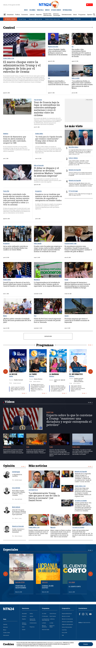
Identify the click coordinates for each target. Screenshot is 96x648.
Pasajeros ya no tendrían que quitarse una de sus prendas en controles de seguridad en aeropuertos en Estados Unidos (48, 197)
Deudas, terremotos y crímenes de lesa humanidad (18, 530)
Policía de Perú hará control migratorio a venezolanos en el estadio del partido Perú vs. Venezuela (47, 320)
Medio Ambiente (16, 507)
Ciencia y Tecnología (56, 14)
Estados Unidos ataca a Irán (52, 19)
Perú (35, 316)
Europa (66, 279)
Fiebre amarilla (37, 243)
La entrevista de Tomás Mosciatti (45, 619)
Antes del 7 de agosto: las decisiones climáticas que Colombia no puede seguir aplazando (19, 512)
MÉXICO (47, 10)
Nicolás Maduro (67, 19)
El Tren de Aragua (73, 191)
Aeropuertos (38, 191)
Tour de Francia (38, 99)
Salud (75, 14)
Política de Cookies (45, 645)
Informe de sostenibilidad (67, 621)
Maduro (5, 316)
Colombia (5, 624)
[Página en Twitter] (87, 614)
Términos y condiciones (54, 642)
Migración (52, 527)
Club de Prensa (53, 613)
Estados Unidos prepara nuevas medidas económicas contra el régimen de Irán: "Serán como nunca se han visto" (39, 532)
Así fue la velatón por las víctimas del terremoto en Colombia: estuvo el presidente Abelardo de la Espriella (80, 174)
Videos (9, 402)
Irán (49, 78)
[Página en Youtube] (90, 614)
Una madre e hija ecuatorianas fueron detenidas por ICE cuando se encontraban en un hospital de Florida (81, 53)
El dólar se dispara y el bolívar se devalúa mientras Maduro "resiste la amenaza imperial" (48, 172)
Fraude (51, 447)
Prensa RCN (64, 632)
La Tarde (33, 374)
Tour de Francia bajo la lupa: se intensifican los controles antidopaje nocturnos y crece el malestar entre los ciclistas (47, 108)
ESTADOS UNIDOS (56, 10)
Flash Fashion (53, 616)
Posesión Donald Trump (70, 243)
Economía (24, 14)
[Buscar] (94, 14)
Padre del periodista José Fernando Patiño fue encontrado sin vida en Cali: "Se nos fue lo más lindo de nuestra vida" (82, 533)
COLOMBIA (32, 10)
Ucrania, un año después (48, 587)
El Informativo (76, 374)
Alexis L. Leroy (18, 518)
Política (17, 14)
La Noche (13, 374)
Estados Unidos (39, 133)
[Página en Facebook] (79, 614)
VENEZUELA (40, 10)
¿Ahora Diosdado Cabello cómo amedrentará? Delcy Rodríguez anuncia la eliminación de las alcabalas (57, 52)
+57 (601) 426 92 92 (86, 622)
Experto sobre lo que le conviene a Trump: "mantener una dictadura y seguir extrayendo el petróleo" (69, 420)
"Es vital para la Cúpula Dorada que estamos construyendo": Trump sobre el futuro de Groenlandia (48, 140)
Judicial (31, 14)
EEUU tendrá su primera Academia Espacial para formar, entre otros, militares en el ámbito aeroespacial (13, 451)
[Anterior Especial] (5, 574)
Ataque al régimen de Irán (35, 19)
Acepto (85, 644)
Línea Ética (64, 630)
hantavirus (5, 133)
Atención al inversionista (67, 619)
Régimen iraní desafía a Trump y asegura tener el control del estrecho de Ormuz (58, 83)
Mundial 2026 (77, 19)
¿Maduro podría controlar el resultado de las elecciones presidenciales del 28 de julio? (17, 320)
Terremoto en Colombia (81, 500)
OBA (63, 635)
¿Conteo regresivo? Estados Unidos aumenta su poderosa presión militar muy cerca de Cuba (18, 389)
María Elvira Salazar (73, 147)
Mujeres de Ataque (52, 626)
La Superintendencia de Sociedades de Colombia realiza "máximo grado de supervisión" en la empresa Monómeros (47, 284)
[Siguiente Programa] (90, 371)
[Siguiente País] (92, 20)
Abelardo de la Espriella (75, 170)
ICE (72, 46)
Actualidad (10, 14)
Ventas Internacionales (67, 627)
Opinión (89, 14)
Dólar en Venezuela (39, 165)
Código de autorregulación (67, 624)
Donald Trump (22, 19)
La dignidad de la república (17, 475)
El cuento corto (75, 586)
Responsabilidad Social (67, 613)
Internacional (6, 635)
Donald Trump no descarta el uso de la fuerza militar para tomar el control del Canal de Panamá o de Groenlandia (17, 284)
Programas (82, 14)
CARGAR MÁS (48, 336)
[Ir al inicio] (10, 612)
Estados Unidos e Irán (8, 58)
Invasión (67, 316)
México (4, 630)
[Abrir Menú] (4, 14)
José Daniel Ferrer (33, 490)
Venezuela (5, 627)
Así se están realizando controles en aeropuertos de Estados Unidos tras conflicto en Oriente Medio (15, 248)
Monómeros (37, 279)
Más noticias (38, 466)
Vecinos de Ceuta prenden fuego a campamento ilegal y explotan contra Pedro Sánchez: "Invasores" (36, 451)
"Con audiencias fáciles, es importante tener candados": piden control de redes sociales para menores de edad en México (82, 84)
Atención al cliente (66, 616)
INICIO (26, 10)
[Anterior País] (92, 18)
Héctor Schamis (18, 536)
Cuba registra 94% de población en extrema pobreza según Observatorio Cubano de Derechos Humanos (78, 388)
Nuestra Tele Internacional (47, 14)
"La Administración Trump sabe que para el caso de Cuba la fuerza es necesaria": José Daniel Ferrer (44, 496)
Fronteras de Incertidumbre (20, 587)
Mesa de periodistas (44, 626)
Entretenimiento (67, 14)
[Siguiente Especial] (90, 574)
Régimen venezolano (53, 46)
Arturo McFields (16, 488)
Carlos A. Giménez (73, 158)
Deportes (39, 14)
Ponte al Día (6, 191)
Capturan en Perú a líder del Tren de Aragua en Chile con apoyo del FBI (80, 194)
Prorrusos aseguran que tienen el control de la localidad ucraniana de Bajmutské (77, 320)
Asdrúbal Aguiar (16, 471)
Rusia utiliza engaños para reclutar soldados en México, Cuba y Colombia (18, 493)
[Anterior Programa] (5, 371)
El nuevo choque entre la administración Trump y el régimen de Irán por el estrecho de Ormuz (22, 66)
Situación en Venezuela (18, 526)
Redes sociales (75, 78)
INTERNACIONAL (67, 10)
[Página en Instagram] (83, 614)
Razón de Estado (45, 629)
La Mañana (54, 374)
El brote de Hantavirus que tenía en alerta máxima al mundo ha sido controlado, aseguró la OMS (14, 140)
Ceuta (27, 447)
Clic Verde (44, 613)
